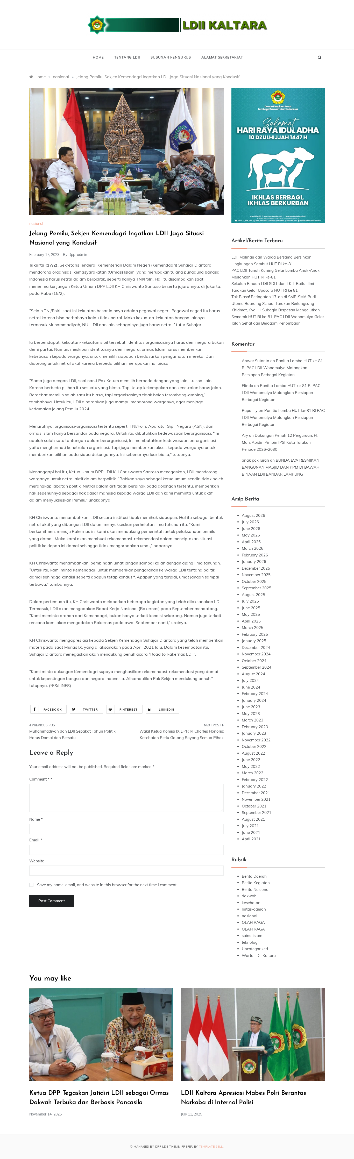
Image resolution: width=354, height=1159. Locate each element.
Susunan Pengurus (171, 57)
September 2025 (256, 587)
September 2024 (256, 667)
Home (98, 57)
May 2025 (251, 614)
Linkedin (166, 709)
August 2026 (253, 515)
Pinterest (128, 709)
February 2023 (255, 726)
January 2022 (254, 786)
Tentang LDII (127, 57)
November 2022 (256, 740)
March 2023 (252, 720)
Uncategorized (255, 948)
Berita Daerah (254, 876)
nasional (36, 223)
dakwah (249, 895)
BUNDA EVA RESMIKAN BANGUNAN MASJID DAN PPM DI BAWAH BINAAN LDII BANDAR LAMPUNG (280, 467)
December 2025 (256, 568)
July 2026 (250, 521)
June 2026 (251, 528)
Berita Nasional (256, 889)
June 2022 (251, 759)
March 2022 (252, 772)
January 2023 (254, 733)
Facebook (53, 709)
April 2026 (251, 541)
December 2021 (256, 792)
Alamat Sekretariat (222, 57)
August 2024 (253, 673)
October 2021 (254, 806)
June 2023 (251, 706)
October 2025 (254, 581)
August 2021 (253, 819)
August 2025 (253, 594)
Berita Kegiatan (256, 882)
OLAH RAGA (253, 922)
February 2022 (255, 779)
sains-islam (252, 935)
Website (36, 860)
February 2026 (255, 555)
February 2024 (255, 693)
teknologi (250, 942)
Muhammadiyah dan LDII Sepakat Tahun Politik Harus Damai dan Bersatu (72, 734)
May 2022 (251, 766)
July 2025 (250, 601)
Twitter (90, 709)
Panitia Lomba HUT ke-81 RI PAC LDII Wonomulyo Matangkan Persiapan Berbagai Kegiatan (282, 367)
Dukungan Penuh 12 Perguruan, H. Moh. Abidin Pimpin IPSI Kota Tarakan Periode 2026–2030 (279, 442)
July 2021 (250, 825)
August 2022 (253, 753)
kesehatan (251, 902)
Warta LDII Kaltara (259, 955)
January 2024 (254, 700)
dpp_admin (77, 254)
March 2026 (252, 548)
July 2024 (250, 680)
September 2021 (256, 812)
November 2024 (256, 654)
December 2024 (256, 647)
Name (36, 819)
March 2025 (252, 627)
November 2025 (256, 574)
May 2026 (251, 535)
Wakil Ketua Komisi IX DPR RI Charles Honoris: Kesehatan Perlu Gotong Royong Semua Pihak (181, 734)
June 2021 (251, 832)
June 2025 (251, 607)
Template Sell (211, 1146)
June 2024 (251, 687)
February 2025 (255, 634)
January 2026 (254, 561)
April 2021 (251, 838)
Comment (39, 779)
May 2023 (251, 713)
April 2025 (251, 621)
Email (35, 840)
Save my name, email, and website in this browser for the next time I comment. (107, 884)
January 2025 (254, 640)
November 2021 (256, 799)
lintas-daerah (254, 909)
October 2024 (254, 660)
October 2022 (254, 746)
